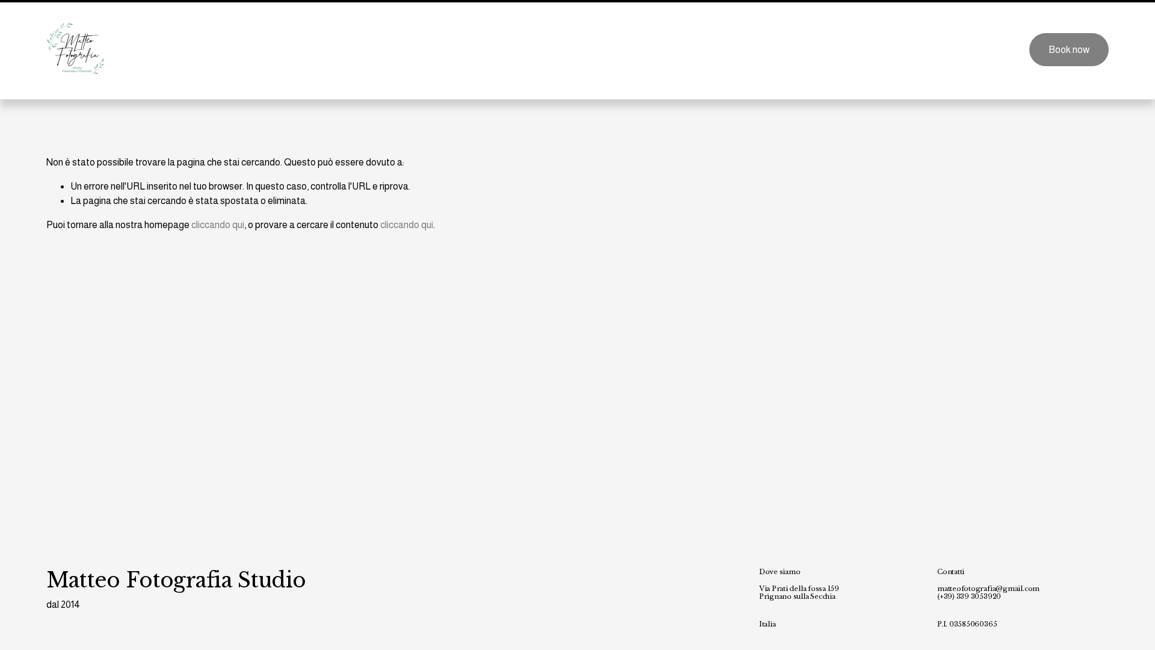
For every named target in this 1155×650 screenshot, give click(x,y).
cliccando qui (217, 225)
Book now (1069, 50)
